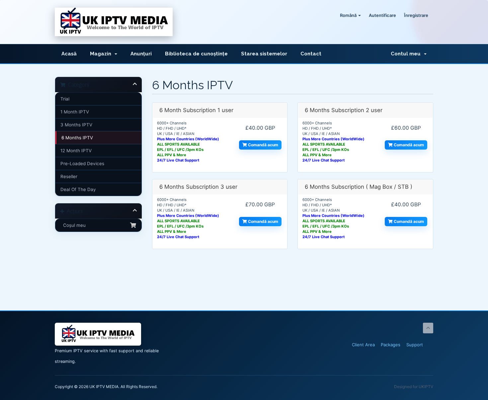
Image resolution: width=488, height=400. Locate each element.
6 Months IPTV (77, 137)
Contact (310, 54)
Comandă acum (262, 144)
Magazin (102, 54)
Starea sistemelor (264, 54)
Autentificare (382, 15)
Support (414, 344)
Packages (390, 344)
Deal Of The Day (78, 189)
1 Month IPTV (74, 111)
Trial (64, 98)
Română (349, 15)
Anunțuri (141, 54)
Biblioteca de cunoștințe (196, 54)
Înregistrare (416, 15)
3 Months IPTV (76, 124)
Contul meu (407, 54)
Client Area (363, 344)
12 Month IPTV (76, 150)
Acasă (69, 54)
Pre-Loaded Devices (82, 163)
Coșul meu (73, 225)
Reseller (68, 176)
